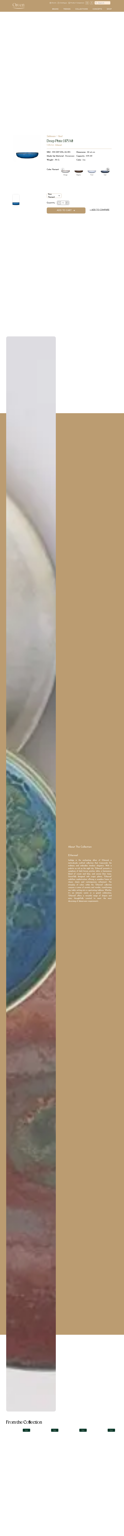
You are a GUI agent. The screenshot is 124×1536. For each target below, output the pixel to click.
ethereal (58, 145)
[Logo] (18, 6)
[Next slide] (108, 169)
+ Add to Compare (99, 210)
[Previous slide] (63, 169)
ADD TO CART (64, 210)
